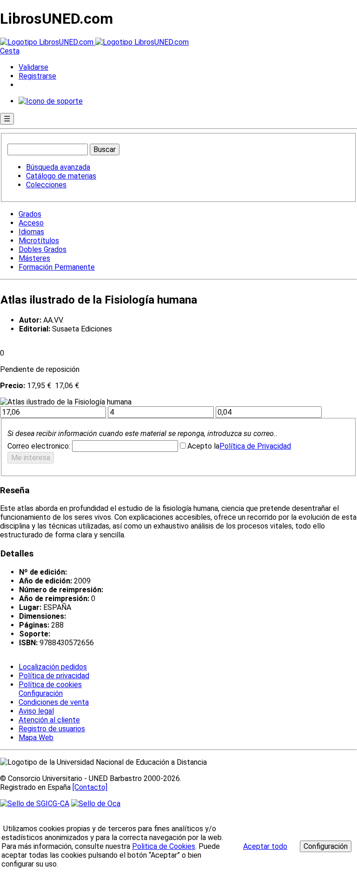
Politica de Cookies (163, 846)
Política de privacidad (54, 675)
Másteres (34, 258)
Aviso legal (36, 711)
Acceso (31, 222)
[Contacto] (90, 787)
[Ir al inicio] (94, 42)
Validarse (33, 67)
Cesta (10, 50)
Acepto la (203, 446)
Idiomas (31, 231)
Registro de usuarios (52, 728)
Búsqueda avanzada (58, 167)
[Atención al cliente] (51, 101)
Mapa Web (36, 737)
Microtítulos (39, 240)
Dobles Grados (42, 249)
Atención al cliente (49, 719)
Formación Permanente (57, 267)
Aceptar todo (265, 846)
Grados (30, 214)
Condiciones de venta (54, 702)
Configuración (40, 693)
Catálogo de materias (61, 176)
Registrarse (37, 76)
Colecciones (46, 184)
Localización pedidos (53, 666)
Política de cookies (50, 684)
